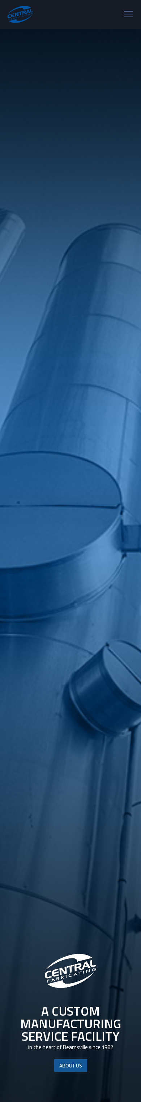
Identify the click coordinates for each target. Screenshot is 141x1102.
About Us (70, 1065)
